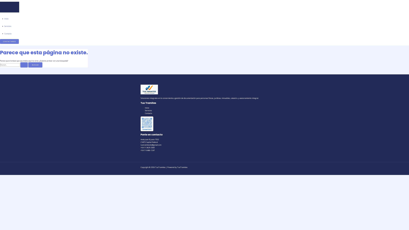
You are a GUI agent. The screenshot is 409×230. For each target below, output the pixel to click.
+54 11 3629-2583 (148, 147)
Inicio (6, 19)
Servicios (7, 26)
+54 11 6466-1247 (148, 150)
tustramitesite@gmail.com (151, 145)
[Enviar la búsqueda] (24, 65)
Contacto (8, 33)
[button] (9, 41)
